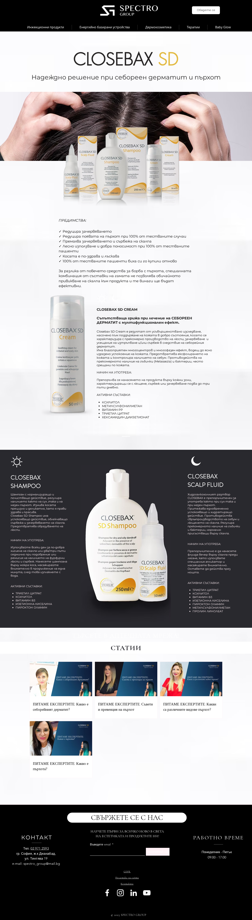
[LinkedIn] (133, 892)
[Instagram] (120, 892)
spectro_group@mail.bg (41, 864)
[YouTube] (146, 892)
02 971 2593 (40, 848)
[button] (45, 27)
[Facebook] (107, 892)
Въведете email (100, 844)
